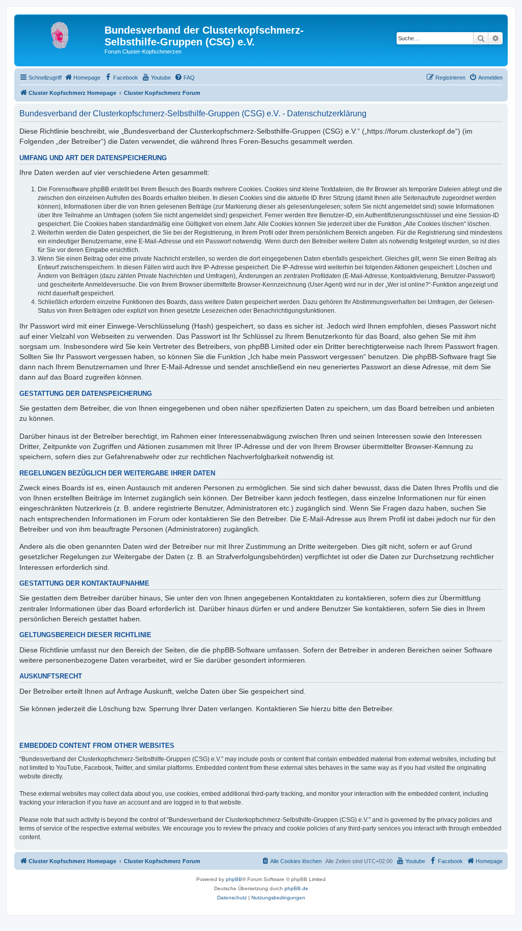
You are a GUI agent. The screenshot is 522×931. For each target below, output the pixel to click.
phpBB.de (296, 888)
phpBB (234, 879)
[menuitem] (82, 77)
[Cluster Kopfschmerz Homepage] (61, 33)
